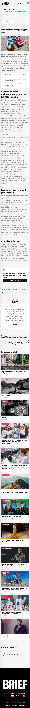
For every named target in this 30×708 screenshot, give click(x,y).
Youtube (21, 695)
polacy (15, 289)
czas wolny (6, 289)
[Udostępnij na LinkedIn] (11, 22)
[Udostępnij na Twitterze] (7, 22)
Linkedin (21, 693)
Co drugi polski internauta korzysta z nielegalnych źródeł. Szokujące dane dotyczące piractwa (15, 337)
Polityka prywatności (18, 705)
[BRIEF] (15, 302)
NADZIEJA (5, 417)
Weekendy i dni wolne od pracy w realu (14, 83)
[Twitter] (10, 293)
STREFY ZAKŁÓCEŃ (7, 395)
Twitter (10, 695)
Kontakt (7, 705)
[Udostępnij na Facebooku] (3, 22)
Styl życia (12, 9)
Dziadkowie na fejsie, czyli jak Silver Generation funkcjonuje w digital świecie (17, 343)
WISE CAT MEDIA (17, 702)
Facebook (10, 693)
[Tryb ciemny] (24, 3)
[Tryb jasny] (19, 3)
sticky (23, 289)
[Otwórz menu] (28, 3)
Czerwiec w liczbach (10, 85)
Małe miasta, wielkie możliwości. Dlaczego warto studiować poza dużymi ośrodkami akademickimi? (14, 442)
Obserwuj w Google (15, 280)
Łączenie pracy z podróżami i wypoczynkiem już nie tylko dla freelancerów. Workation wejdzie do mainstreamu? (14, 467)
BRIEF (15, 27)
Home (4, 9)
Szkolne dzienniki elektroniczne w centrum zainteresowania (15, 79)
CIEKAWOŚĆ (5, 636)
